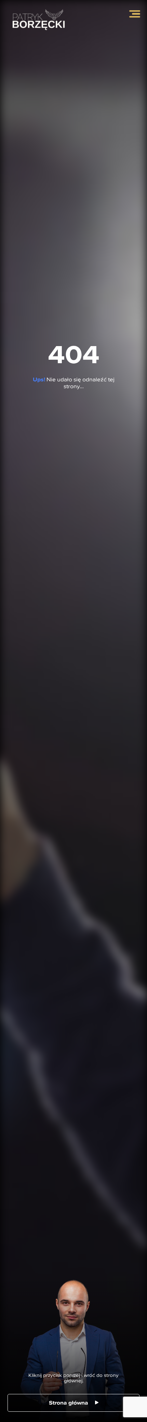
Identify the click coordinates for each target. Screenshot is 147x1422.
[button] (134, 14)
